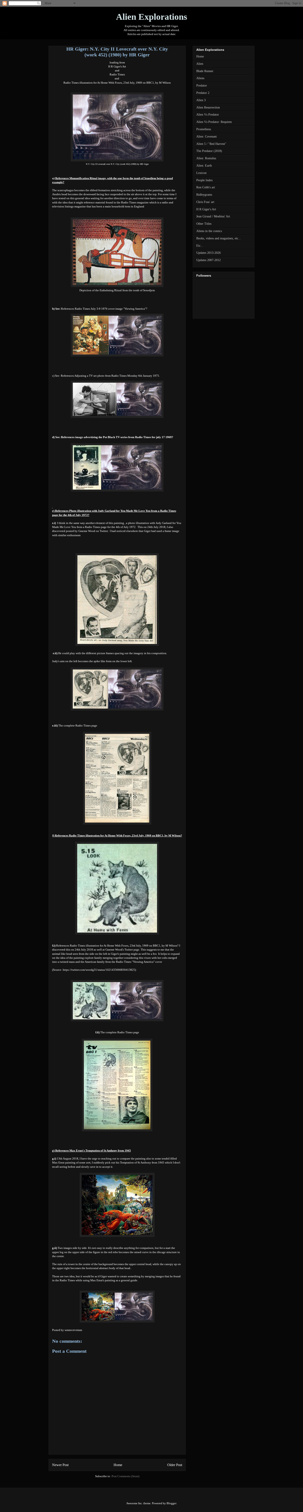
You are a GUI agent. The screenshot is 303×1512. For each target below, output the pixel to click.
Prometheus (203, 129)
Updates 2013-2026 (208, 252)
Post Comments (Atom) (125, 1476)
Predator (201, 85)
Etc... (199, 245)
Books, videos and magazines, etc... (218, 238)
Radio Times (117, 74)
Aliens (200, 78)
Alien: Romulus (206, 158)
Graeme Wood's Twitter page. (122, 949)
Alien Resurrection (208, 107)
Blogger (171, 1503)
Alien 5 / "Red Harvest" (211, 144)
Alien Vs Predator (207, 114)
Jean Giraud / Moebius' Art (213, 216)
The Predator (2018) (209, 151)
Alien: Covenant (206, 136)
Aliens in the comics (209, 231)
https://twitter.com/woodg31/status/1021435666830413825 (99, 969)
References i (117, 437)
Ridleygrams (204, 194)
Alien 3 (201, 100)
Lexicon (201, 173)
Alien (199, 63)
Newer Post (60, 1465)
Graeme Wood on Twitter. (93, 531)
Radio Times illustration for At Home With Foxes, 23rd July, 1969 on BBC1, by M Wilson (117, 82)
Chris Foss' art (205, 202)
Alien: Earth (204, 165)
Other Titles (203, 223)
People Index (204, 180)
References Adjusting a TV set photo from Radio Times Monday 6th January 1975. (110, 375)
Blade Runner (204, 71)
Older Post (174, 1465)
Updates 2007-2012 (208, 260)
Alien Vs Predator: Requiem (214, 122)
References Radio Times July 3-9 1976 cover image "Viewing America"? (104, 308)
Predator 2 (202, 92)
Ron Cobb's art (205, 187)
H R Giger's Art (117, 66)
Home (118, 1465)
